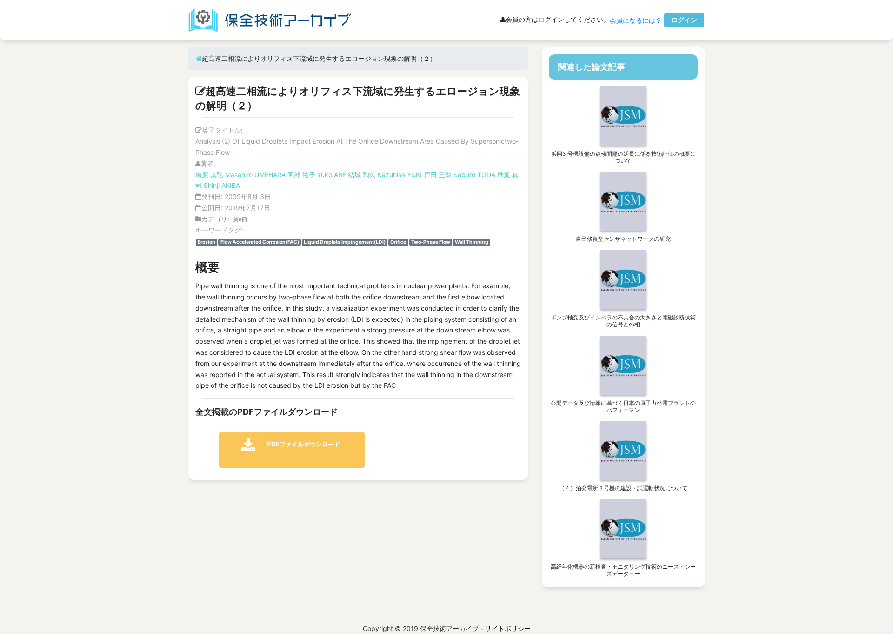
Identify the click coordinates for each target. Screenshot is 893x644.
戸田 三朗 (438, 175)
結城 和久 (362, 175)
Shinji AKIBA (222, 185)
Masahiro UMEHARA (255, 175)
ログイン (684, 20)
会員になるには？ (636, 20)
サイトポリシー (508, 628)
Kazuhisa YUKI (400, 175)
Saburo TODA (474, 175)
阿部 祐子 (301, 175)
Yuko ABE (331, 175)
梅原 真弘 (209, 175)
